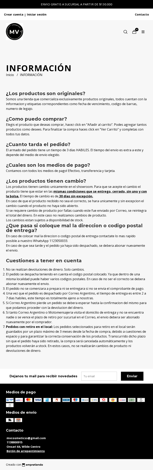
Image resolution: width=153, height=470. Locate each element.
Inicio (10, 75)
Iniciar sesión (36, 14)
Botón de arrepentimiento (26, 451)
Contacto (142, 14)
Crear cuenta (13, 14)
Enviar (132, 376)
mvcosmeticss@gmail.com (26, 438)
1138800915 (15, 442)
